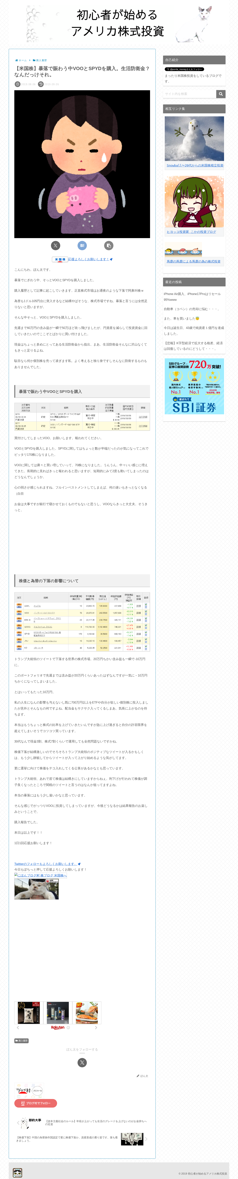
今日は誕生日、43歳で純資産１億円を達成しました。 (194, 330)
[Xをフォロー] (82, 1062)
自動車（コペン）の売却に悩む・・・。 (192, 309)
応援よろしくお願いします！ (88, 259)
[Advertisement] (82, 544)
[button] (108, 245)
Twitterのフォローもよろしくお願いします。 (45, 864)
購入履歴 (23, 1040)
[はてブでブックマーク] (82, 245)
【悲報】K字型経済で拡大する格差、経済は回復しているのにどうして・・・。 (193, 346)
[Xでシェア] (55, 245)
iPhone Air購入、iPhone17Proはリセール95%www (192, 297)
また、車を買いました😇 (181, 318)
